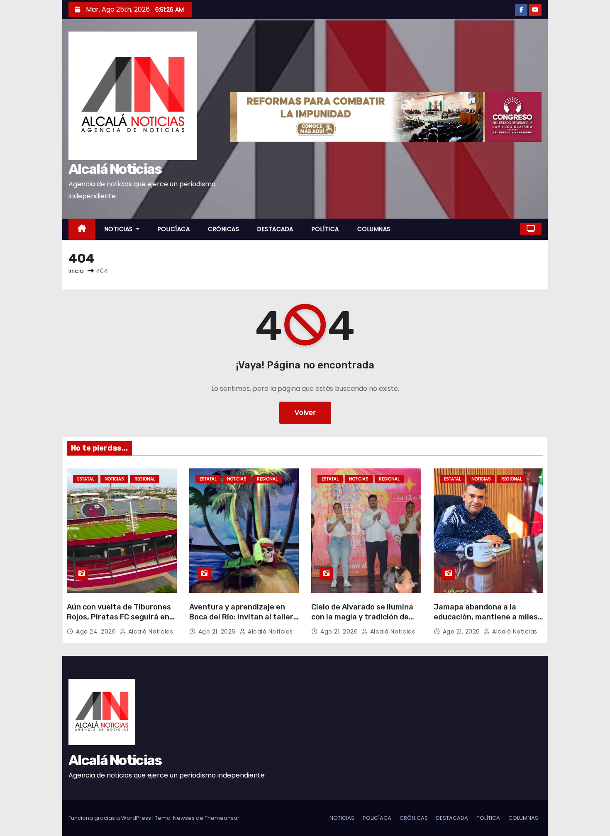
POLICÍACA (174, 229)
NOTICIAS (120, 229)
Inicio (76, 270)
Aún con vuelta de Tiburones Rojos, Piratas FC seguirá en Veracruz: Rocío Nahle (119, 616)
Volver (305, 412)
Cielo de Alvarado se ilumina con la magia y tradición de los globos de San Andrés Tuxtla (362, 621)
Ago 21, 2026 (218, 631)
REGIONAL (144, 479)
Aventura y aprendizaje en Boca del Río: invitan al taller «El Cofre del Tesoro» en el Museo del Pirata (241, 621)
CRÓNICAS (223, 229)
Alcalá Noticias (115, 169)
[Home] (81, 229)
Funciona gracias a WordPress (110, 818)
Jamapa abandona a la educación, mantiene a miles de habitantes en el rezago (486, 616)
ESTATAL (85, 479)
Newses (184, 818)
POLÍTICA (325, 229)
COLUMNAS (373, 229)
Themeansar (222, 818)
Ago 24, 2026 (97, 631)
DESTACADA (275, 229)
